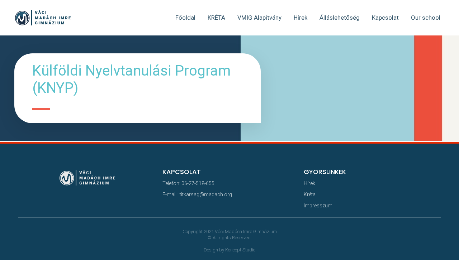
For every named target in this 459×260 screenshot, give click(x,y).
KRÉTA (216, 17)
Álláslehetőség (340, 17)
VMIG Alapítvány (259, 17)
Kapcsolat (385, 17)
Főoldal (185, 17)
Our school (425, 17)
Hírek (300, 17)
